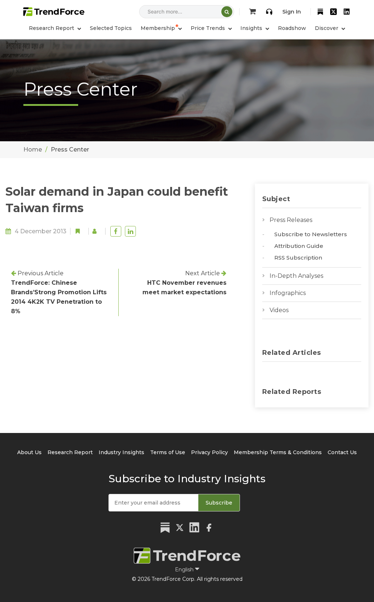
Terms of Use (167, 452)
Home (32, 149)
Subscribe (219, 502)
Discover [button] (327, 28)
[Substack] (320, 11)
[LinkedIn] (346, 11)
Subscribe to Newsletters (310, 234)
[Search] (226, 11)
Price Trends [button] (208, 28)
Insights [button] (252, 28)
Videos (279, 310)
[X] (333, 11)
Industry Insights (121, 452)
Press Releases (291, 219)
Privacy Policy (209, 452)
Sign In (291, 11)
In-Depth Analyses (296, 275)
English (185, 569)
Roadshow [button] (292, 28)
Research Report (70, 452)
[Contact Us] (269, 11)
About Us (29, 452)
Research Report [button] (52, 28)
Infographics (288, 293)
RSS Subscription (298, 257)
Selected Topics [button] (111, 28)
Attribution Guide (298, 245)
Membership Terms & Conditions (278, 452)
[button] (161, 28)
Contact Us (342, 452)
